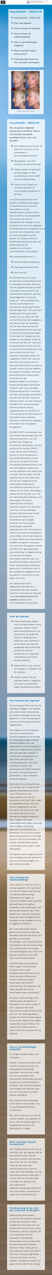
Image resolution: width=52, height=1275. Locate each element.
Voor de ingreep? (23, 23)
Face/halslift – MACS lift (27, 17)
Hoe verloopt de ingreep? (27, 28)
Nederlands (36, 2)
